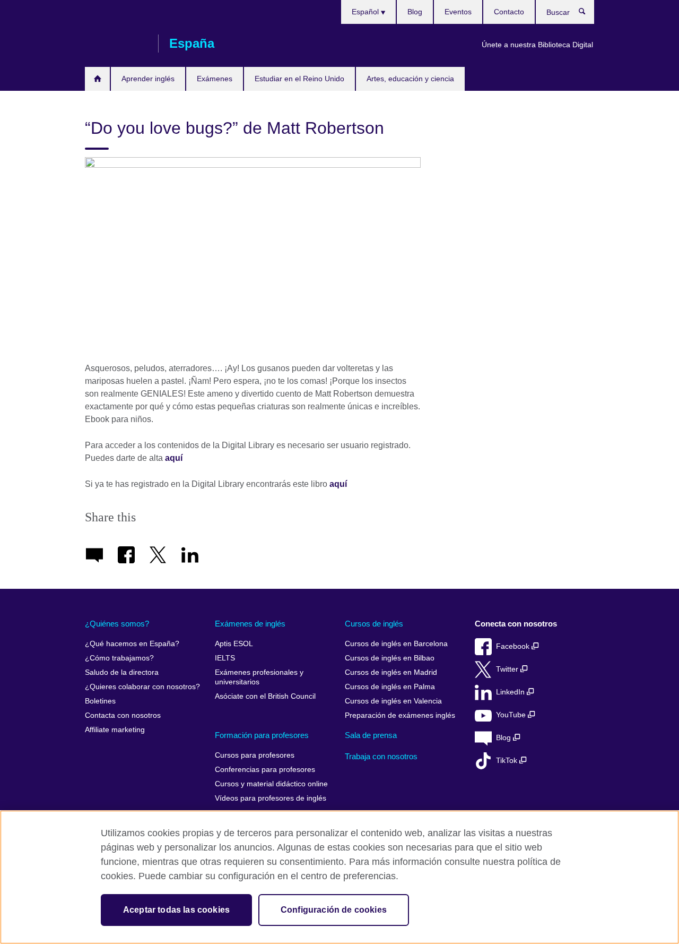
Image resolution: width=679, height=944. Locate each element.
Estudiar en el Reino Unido (299, 78)
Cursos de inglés (374, 623)
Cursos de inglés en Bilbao (389, 658)
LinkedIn (511, 692)
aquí (338, 483)
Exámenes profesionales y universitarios (259, 677)
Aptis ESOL (234, 644)
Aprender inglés (148, 78)
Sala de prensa (371, 735)
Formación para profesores (262, 735)
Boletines (100, 701)
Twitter (508, 669)
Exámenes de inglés (250, 623)
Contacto (509, 11)
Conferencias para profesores (265, 770)
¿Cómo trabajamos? (119, 658)
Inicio (97, 79)
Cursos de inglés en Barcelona (396, 644)
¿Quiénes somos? (117, 623)
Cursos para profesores (254, 755)
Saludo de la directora (122, 672)
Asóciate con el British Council (265, 696)
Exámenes (214, 78)
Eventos (458, 11)
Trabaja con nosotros (381, 756)
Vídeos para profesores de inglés (270, 798)
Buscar (587, 13)
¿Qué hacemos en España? (132, 644)
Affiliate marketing (115, 730)
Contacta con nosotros (123, 715)
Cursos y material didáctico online (271, 784)
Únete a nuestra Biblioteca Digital (537, 44)
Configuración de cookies (334, 909)
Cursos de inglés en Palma (390, 687)
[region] (339, 877)
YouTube (512, 715)
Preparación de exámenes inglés (400, 715)
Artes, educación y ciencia (410, 78)
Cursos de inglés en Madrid (391, 672)
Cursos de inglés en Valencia (393, 701)
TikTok (507, 761)
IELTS (225, 658)
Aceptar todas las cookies (176, 909)
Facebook (514, 646)
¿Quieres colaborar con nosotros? (142, 687)
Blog (414, 11)
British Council (116, 44)
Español (366, 11)
